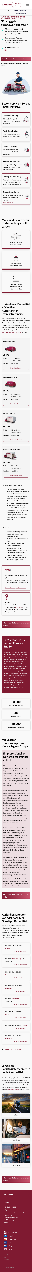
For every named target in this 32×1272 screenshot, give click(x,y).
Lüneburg (8, 1015)
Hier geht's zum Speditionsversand (15, 588)
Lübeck (7, 948)
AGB (5, 1257)
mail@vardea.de (21, 13)
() (19, 11)
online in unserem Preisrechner (12, 332)
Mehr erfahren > (8, 202)
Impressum (6, 1262)
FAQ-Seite (18, 607)
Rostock (7, 975)
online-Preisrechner (13, 1089)
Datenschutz (7, 1259)
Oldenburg (8, 1038)
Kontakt (6, 1255)
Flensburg (8, 988)
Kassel (25, 1025)
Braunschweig (16, 958)
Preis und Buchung (18, 4)
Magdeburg (15, 998)
